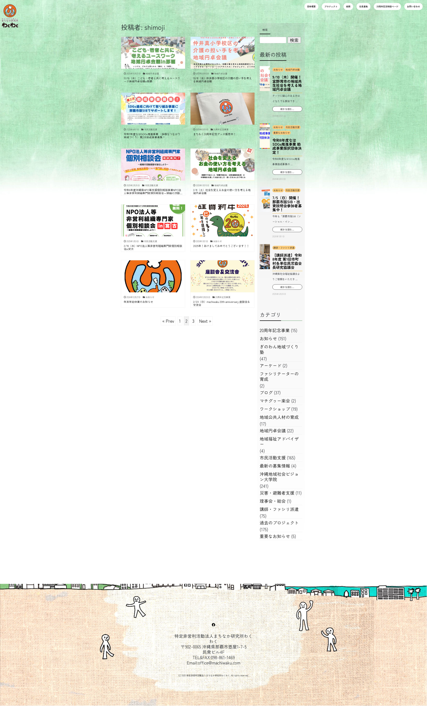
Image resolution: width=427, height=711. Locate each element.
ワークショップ (275, 409)
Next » (205, 321)
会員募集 (363, 6)
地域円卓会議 (293, 69)
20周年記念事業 (275, 330)
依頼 (348, 6)
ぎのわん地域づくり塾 (279, 349)
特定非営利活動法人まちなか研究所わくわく (208, 675)
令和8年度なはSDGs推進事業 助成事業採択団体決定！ (287, 146)
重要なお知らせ (281, 132)
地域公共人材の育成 (279, 417)
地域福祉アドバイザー (279, 441)
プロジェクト (330, 6)
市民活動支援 (293, 127)
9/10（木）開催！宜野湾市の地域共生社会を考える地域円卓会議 (287, 83)
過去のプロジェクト (279, 522)
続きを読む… (287, 109)
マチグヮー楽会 (275, 400)
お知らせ (278, 69)
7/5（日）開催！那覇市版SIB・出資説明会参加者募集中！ (287, 204)
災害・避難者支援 (277, 493)
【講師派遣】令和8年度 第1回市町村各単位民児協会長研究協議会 (287, 261)
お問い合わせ (413, 6)
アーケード (270, 365)
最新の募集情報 (275, 466)
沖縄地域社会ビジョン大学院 (279, 476)
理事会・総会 (273, 501)
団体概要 (311, 6)
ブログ (266, 392)
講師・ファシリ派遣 (283, 247)
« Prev (168, 321)
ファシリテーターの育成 (279, 376)
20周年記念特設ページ (387, 6)
